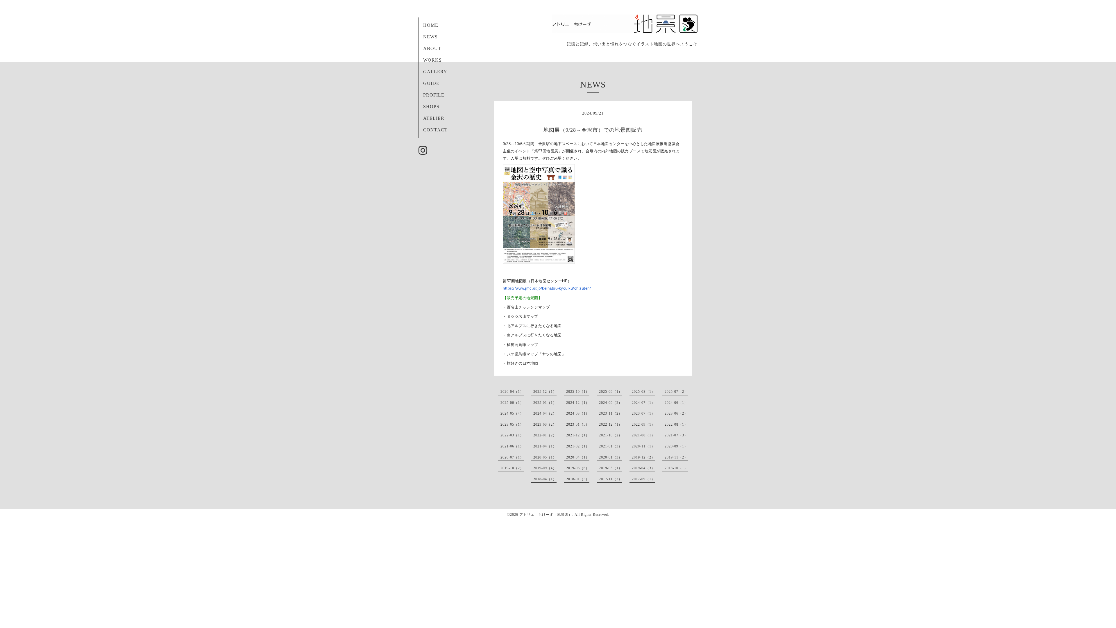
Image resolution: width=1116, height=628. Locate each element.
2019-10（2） (512, 468)
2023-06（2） (676, 413)
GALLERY (435, 71)
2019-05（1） (610, 468)
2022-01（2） (545, 435)
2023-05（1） (512, 424)
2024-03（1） (577, 413)
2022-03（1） (512, 435)
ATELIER (433, 118)
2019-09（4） (545, 468)
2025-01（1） (545, 403)
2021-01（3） (610, 446)
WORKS (432, 60)
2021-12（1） (577, 435)
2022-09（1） (643, 424)
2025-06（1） (512, 403)
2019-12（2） (643, 457)
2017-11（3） (610, 479)
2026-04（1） (512, 392)
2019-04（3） (643, 468)
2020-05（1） (545, 457)
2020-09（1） (676, 446)
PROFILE (433, 94)
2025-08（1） (643, 392)
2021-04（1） (545, 446)
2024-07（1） (643, 403)
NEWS (430, 36)
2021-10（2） (610, 435)
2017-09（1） (643, 479)
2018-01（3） (577, 479)
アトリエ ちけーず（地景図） (545, 515)
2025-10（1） (577, 392)
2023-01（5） (577, 424)
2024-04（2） (545, 413)
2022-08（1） (676, 424)
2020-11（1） (643, 446)
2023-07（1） (643, 413)
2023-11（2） (610, 413)
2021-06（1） (512, 446)
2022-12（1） (610, 424)
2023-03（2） (545, 424)
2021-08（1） (643, 435)
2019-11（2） (676, 457)
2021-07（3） (676, 435)
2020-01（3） (610, 457)
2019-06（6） (577, 468)
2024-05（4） (512, 413)
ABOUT (432, 48)
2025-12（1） (545, 392)
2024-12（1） (577, 403)
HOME (430, 25)
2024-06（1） (676, 403)
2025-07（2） (676, 392)
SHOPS (431, 106)
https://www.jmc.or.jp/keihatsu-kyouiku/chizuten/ (547, 288)
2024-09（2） (610, 403)
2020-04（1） (577, 457)
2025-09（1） (610, 392)
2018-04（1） (545, 479)
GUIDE (431, 83)
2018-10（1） (676, 468)
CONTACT (435, 129)
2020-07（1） (512, 457)
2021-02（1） (577, 446)
